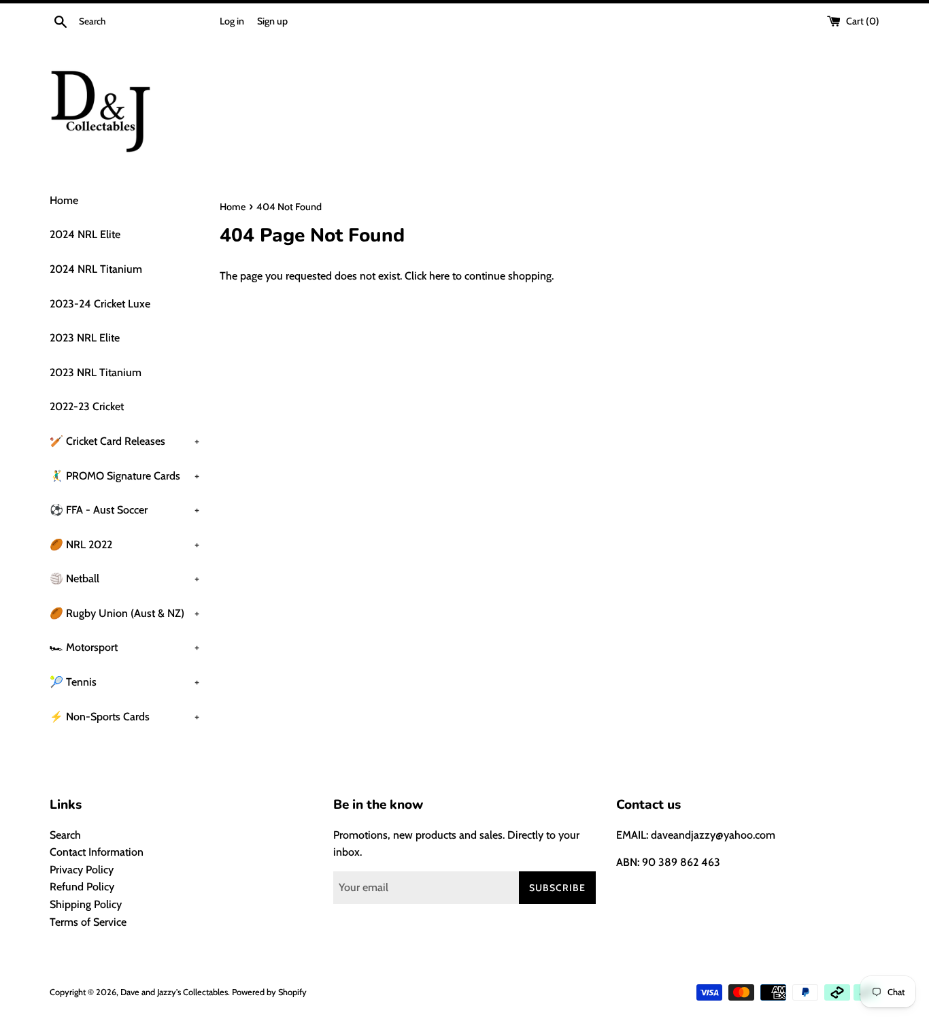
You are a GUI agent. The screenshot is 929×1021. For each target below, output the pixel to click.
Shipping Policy (86, 904)
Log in (232, 21)
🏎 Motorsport (124, 647)
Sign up (272, 21)
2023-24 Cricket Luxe (100, 303)
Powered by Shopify (269, 992)
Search (65, 834)
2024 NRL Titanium (96, 269)
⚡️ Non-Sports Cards (124, 716)
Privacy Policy (82, 869)
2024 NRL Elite (85, 234)
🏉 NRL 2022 (124, 544)
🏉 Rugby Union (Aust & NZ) (124, 613)
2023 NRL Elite (85, 337)
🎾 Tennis (124, 681)
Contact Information (96, 852)
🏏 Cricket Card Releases (124, 441)
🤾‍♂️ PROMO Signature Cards (124, 475)
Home (64, 200)
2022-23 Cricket (87, 406)
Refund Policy (82, 886)
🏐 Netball (124, 578)
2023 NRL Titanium (95, 372)
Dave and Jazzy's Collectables (174, 992)
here (439, 275)
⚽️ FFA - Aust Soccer (124, 509)
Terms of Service (88, 922)
